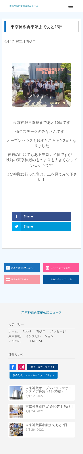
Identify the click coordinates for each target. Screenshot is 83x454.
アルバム (14, 341)
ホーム (13, 331)
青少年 (30, 41)
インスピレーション (40, 336)
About (27, 331)
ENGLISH (36, 341)
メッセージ (58, 331)
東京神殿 (14, 336)
